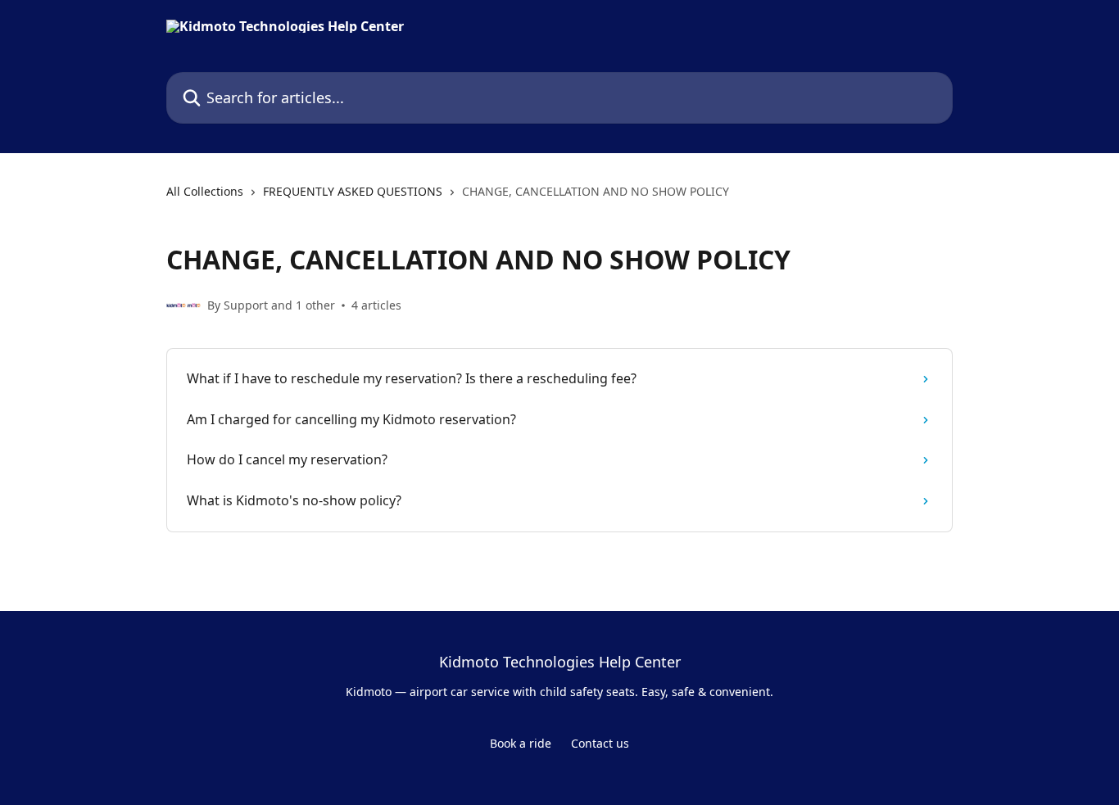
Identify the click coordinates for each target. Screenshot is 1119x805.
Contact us (600, 743)
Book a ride (520, 743)
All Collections (204, 191)
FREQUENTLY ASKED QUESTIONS (352, 191)
